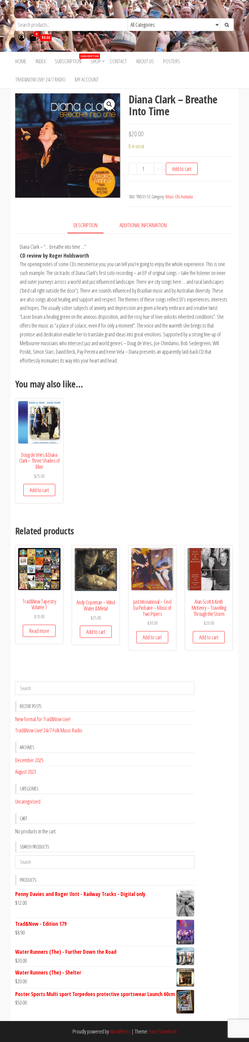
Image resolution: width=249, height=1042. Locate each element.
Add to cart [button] (39, 490)
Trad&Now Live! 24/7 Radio (40, 79)
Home (20, 61)
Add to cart (181, 168)
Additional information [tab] (143, 225)
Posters (171, 61)
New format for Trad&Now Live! (42, 719)
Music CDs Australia (179, 197)
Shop (95, 61)
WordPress (120, 1031)
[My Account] (21, 37)
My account (87, 79)
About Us (145, 61)
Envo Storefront (163, 1031)
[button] (109, 104)
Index (41, 61)
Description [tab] (85, 225)
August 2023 (25, 771)
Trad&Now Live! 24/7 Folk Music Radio (48, 730)
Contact (118, 61)
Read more (39, 630)
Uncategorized (27, 801)
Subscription (70, 59)
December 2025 (29, 760)
